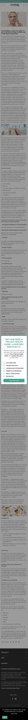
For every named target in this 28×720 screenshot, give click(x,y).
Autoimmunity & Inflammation (15, 368)
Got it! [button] (4, 717)
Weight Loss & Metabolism (14, 371)
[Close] (25, 337)
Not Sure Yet (9, 376)
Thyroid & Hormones (12, 365)
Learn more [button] (14, 713)
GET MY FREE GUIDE (14, 380)
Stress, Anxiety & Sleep (13, 373)
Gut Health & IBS (11, 363)
